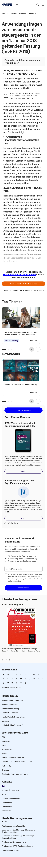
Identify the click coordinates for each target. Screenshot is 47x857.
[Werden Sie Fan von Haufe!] (3, 786)
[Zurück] (31, 349)
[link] (5, 13)
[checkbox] (6, 574)
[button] (23, 283)
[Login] (43, 4)
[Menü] (17, 4)
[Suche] (37, 4)
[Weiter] (38, 349)
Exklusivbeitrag (11, 340)
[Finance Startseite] (7, 4)
